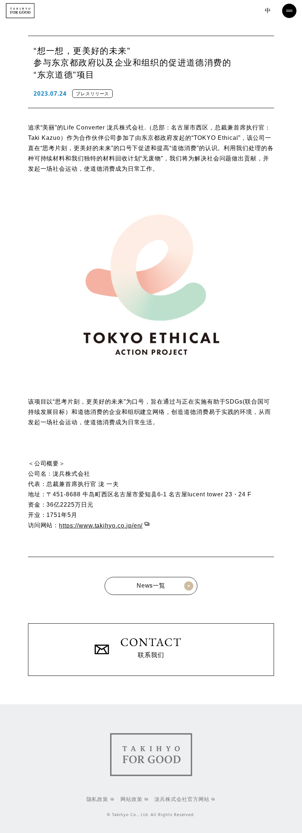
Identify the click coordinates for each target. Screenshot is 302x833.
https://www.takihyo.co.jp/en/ (101, 525)
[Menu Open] (289, 11)
